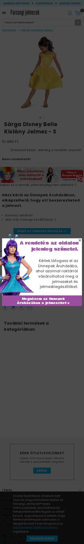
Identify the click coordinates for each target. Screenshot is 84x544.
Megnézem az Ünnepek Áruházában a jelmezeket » (43, 301)
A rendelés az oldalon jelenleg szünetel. (49, 246)
